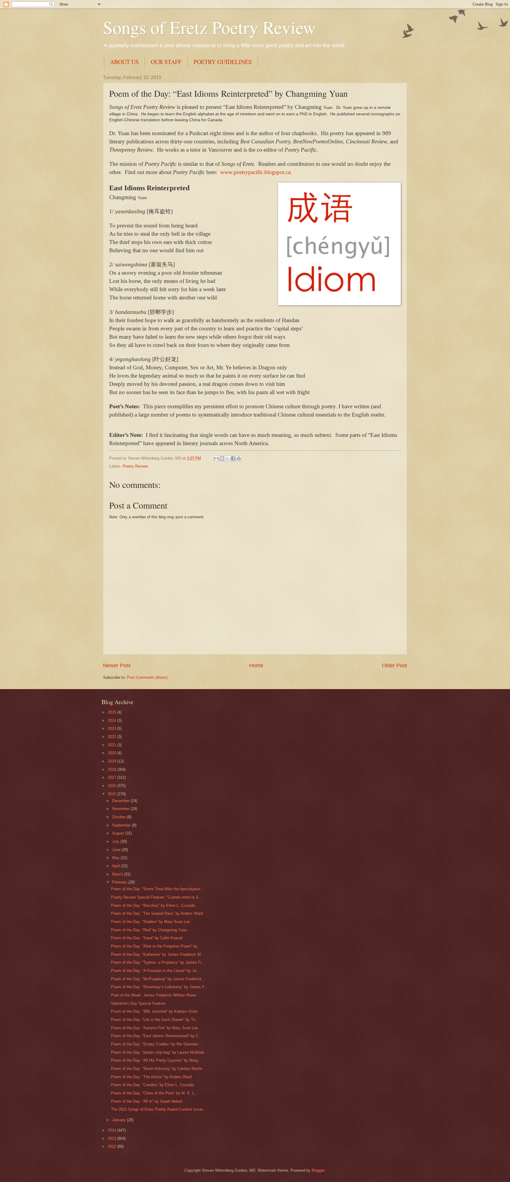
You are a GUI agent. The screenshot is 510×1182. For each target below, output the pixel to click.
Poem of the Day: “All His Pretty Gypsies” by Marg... (156, 1060)
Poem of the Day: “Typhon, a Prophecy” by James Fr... (158, 962)
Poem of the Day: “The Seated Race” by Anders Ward (157, 913)
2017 (112, 777)
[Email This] (216, 458)
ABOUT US (124, 62)
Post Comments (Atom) (147, 677)
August (118, 833)
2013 (112, 1138)
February (120, 882)
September (122, 825)
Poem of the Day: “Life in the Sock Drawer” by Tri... (155, 1019)
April (116, 866)
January (119, 1120)
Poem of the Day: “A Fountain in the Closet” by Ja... (155, 970)
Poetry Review (135, 466)
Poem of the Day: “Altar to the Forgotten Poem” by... (156, 946)
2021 (112, 745)
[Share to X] (228, 458)
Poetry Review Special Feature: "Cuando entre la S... (156, 897)
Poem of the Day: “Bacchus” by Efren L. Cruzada (153, 905)
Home (256, 665)
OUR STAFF (166, 62)
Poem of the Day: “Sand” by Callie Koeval (146, 938)
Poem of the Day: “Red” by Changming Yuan (149, 930)
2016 (112, 785)
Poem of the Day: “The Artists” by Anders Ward (151, 1077)
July (116, 841)
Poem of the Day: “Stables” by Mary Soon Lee (150, 921)
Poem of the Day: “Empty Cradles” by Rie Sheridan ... (157, 1044)
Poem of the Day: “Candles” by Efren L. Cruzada (152, 1085)
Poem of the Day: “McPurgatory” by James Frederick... (158, 979)
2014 (112, 1130)
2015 (112, 794)
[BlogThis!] (222, 458)
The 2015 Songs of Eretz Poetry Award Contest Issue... (158, 1109)
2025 (112, 712)
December (121, 801)
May (116, 857)
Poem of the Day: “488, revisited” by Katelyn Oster (154, 1011)
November (121, 808)
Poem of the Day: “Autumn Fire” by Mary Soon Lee (154, 1028)
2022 (112, 737)
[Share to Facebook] (233, 458)
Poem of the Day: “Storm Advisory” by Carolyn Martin (156, 1068)
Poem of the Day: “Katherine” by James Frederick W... (157, 954)
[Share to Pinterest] (239, 458)
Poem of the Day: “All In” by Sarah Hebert (146, 1101)
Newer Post (116, 665)
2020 (112, 753)
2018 (112, 769)
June (117, 849)
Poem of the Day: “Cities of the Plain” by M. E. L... (154, 1093)
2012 (112, 1146)
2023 (112, 728)
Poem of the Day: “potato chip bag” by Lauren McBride (157, 1052)
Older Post (394, 665)
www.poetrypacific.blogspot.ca (255, 172)
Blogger (318, 1170)
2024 (112, 720)
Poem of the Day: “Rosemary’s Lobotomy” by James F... (159, 987)
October (119, 817)
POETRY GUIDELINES (223, 62)
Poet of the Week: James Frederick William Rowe (153, 995)
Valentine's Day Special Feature (138, 1003)
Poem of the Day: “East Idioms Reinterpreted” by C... (156, 1036)
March (118, 874)
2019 (112, 761)
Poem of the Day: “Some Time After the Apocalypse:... (158, 889)
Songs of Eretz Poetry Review (209, 27)
